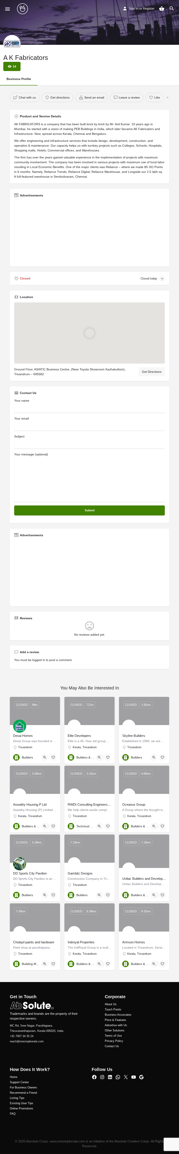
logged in (38, 660)
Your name (21, 400)
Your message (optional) (31, 454)
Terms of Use (113, 1035)
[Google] (141, 1077)
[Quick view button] (44, 757)
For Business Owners (23, 1087)
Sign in (133, 8)
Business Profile (19, 79)
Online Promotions (21, 1108)
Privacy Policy (114, 1041)
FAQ (12, 1113)
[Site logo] (23, 8)
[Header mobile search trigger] (172, 8)
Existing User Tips (21, 1103)
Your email (21, 418)
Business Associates (118, 1014)
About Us (111, 1004)
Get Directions (152, 371)
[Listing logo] (12, 43)
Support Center (19, 1082)
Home (13, 1077)
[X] (125, 1077)
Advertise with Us (116, 1025)
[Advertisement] (89, 231)
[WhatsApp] (117, 1077)
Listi (12, 1098)
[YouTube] (133, 1077)
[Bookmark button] (53, 757)
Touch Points (113, 1009)
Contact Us (112, 1046)
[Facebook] (94, 1077)
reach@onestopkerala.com (27, 1041)
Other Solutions (114, 1030)
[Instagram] (102, 1077)
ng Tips (19, 1098)
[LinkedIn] (110, 1077)
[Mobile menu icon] (7, 9)
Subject (19, 436)
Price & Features (115, 1020)
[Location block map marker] (89, 332)
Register (149, 8)
